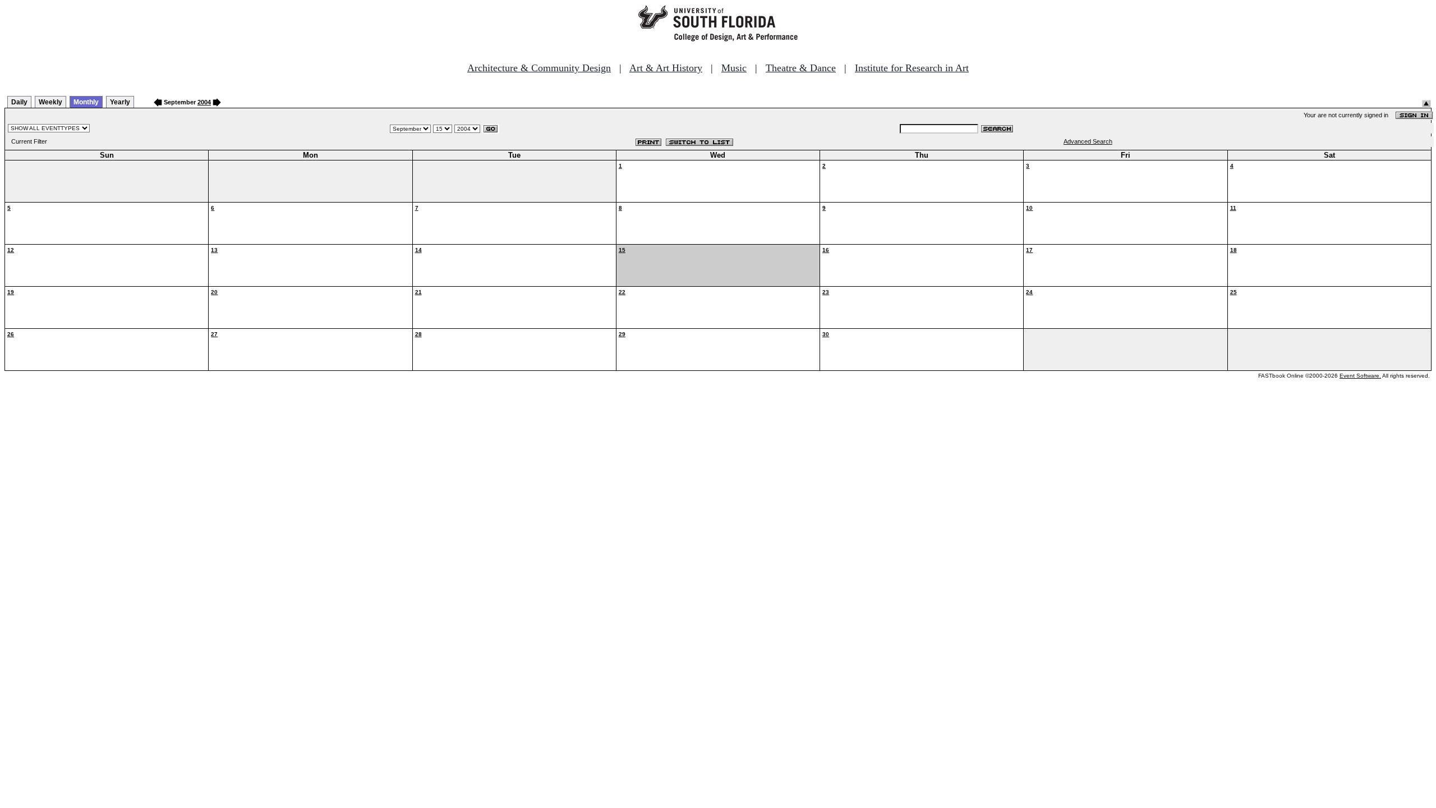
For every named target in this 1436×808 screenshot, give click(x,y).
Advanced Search (1088, 141)
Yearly (120, 102)
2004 (204, 102)
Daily (19, 102)
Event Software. (1360, 376)
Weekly (50, 102)
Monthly (86, 102)
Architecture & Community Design (539, 68)
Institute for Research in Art (912, 68)
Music (734, 68)
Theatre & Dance (801, 68)
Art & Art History (665, 68)
